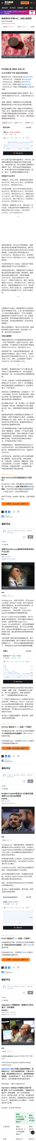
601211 (26, 82)
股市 (26, 8)
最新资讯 (5, 8)
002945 (29, 77)
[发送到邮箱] (18, 511)
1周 (7, 138)
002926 (27, 79)
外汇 (31, 8)
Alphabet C (5, 1069)
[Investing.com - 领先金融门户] (9, 3)
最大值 (27, 138)
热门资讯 (13, 8)
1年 (20, 138)
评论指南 (3, 541)
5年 (23, 138)
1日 (4, 138)
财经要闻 (20, 8)
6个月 (16, 138)
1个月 (11, 138)
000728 (27, 84)
